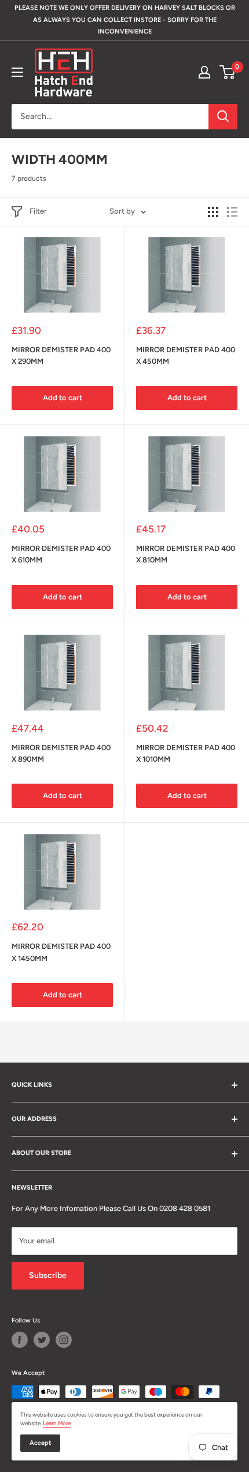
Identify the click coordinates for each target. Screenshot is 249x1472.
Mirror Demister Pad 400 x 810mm (185, 554)
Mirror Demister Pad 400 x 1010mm (185, 753)
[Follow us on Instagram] (64, 1340)
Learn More (57, 1423)
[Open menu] (17, 72)
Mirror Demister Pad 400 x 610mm (61, 554)
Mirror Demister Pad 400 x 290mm (61, 355)
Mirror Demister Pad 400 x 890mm (61, 753)
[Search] (222, 116)
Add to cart (62, 397)
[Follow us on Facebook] (20, 1340)
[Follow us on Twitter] (42, 1340)
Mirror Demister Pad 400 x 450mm (185, 355)
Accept (40, 1443)
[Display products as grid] (213, 212)
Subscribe (48, 1275)
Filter (38, 211)
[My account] (204, 72)
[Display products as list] (232, 212)
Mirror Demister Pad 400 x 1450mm (61, 952)
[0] (228, 72)
